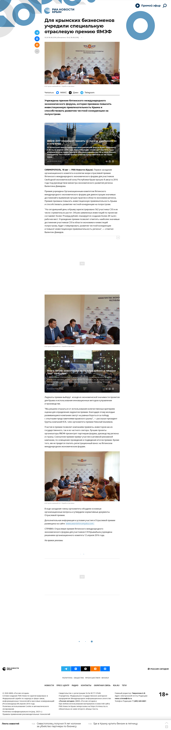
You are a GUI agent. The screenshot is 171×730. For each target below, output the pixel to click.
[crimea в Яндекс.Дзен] (85, 668)
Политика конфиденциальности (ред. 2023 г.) (22, 711)
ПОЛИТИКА (67, 678)
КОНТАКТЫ (86, 685)
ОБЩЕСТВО (79, 678)
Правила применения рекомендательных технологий (26, 714)
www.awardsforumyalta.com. (80, 523)
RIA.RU (116, 685)
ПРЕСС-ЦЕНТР (62, 685)
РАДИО (75, 685)
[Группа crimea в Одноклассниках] (95, 668)
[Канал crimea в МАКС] (105, 668)
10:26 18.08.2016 (50, 37)
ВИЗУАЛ (105, 678)
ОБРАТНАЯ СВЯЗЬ (102, 685)
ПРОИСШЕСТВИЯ (92, 678)
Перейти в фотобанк (68, 86)
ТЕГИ (124, 685)
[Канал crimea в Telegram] (66, 668)
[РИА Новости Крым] (59, 10)
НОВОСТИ (49, 685)
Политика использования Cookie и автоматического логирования (26, 708)
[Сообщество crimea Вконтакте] (75, 668)
